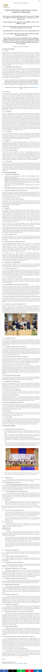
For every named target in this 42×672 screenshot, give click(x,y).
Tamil (18, 663)
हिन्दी (15, 663)
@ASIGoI (13, 80)
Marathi (12, 663)
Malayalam (21, 663)
